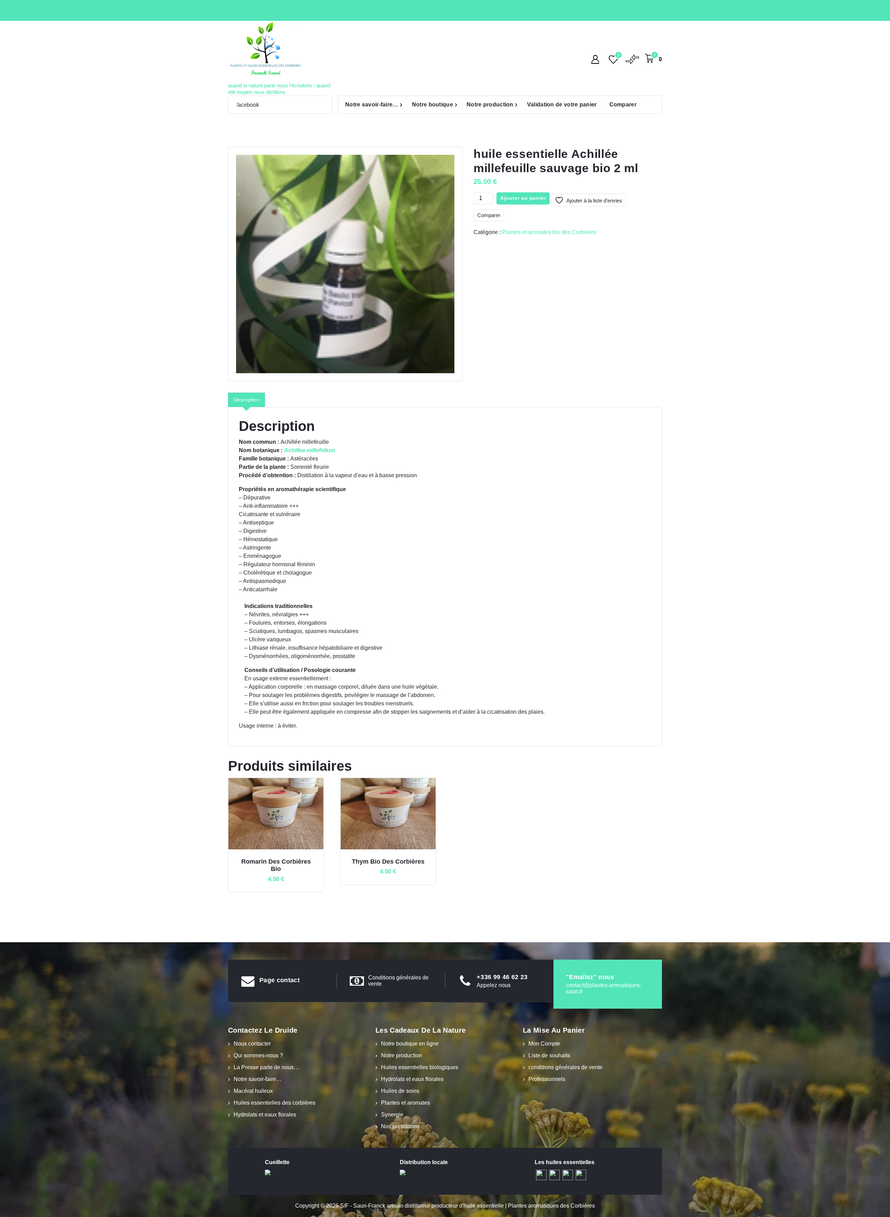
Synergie (392, 1115)
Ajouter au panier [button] (285, 858)
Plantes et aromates (405, 1103)
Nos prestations (400, 1126)
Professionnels (546, 1079)
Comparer (623, 104)
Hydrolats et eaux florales (265, 1115)
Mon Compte (544, 1044)
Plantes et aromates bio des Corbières (549, 232)
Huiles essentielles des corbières (274, 1103)
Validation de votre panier (562, 104)
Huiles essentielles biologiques (419, 1067)
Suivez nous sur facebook (239, 105)
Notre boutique (432, 104)
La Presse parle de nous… (266, 1067)
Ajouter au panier (523, 198)
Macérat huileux (253, 1091)
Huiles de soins (400, 1091)
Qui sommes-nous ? (258, 1055)
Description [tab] (246, 399)
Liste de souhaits (549, 1055)
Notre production (490, 104)
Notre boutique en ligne (410, 1044)
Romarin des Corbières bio (276, 865)
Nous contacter (252, 1044)
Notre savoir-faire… (371, 104)
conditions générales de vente (565, 1067)
